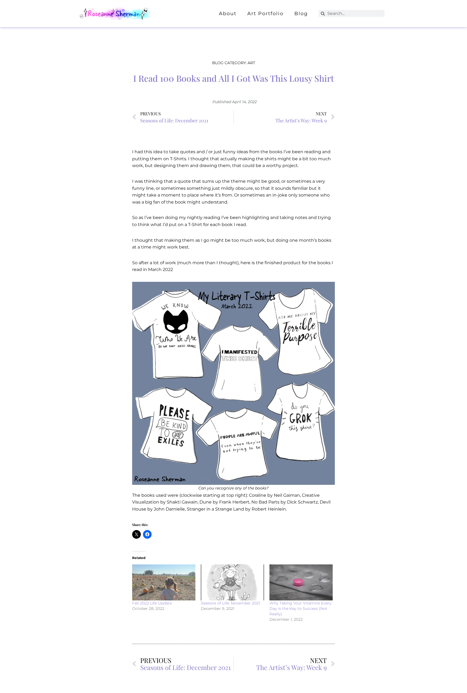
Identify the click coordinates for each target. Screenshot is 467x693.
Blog (301, 14)
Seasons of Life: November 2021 (230, 603)
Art (251, 62)
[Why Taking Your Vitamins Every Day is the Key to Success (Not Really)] (301, 582)
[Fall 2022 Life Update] (163, 582)
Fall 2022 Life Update (152, 603)
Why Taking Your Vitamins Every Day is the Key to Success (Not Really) (300, 608)
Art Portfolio (265, 14)
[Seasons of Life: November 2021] (232, 582)
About (227, 14)
